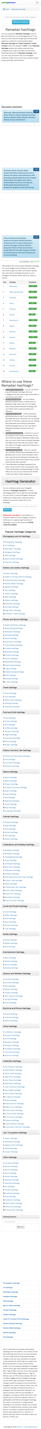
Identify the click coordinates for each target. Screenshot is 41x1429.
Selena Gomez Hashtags (14, 1103)
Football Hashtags (12, 648)
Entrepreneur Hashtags (14, 1210)
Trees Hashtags (10, 794)
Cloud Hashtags (11, 804)
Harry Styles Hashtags (13, 1093)
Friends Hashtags (11, 925)
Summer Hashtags (12, 982)
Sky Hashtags (10, 807)
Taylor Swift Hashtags (13, 1073)
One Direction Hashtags (13, 1066)
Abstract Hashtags (12, 562)
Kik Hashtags (10, 1186)
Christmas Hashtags (12, 863)
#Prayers (12, 309)
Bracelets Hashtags (12, 603)
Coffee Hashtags (11, 728)
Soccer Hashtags (11, 658)
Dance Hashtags (11, 638)
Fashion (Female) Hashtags (15, 580)
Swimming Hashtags (13, 665)
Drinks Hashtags (11, 721)
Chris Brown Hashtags (13, 1117)
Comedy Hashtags (11, 1163)
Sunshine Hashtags (11, 979)
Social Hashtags (10, 911)
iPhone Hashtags (11, 1020)
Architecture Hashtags (12, 1032)
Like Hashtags (10, 759)
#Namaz (12, 331)
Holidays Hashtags (12, 873)
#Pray (11, 303)
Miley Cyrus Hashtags (13, 1107)
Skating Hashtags (11, 703)
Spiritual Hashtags (12, 1179)
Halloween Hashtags (12, 870)
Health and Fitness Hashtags (15, 625)
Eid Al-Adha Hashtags (13, 890)
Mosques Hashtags (12, 1042)
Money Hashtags (11, 1176)
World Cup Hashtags (13, 1206)
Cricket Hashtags (11, 682)
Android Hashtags (11, 1017)
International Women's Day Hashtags (19, 877)
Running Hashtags (12, 635)
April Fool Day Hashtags (14, 900)
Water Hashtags (11, 790)
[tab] (20, 536)
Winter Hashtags (11, 989)
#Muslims (12, 354)
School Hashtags (11, 1169)
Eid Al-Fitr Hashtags (13, 893)
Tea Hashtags (10, 724)
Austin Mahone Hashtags (14, 1123)
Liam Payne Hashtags (13, 1080)
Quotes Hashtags (11, 1166)
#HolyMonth (14, 320)
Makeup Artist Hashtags (14, 1145)
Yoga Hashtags (10, 668)
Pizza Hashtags (10, 741)
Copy (36, 111)
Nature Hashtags (10, 777)
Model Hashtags (11, 1148)
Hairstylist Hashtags (12, 1141)
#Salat (11, 326)
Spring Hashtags (11, 999)
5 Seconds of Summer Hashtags (17, 1127)
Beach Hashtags (11, 780)
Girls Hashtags (10, 918)
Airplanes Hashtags (12, 706)
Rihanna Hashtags (12, 1120)
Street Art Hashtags (12, 1035)
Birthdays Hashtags (12, 853)
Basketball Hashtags (13, 661)
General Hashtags (11, 1014)
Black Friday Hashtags (13, 1203)
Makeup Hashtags (11, 586)
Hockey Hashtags (12, 655)
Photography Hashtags (13, 542)
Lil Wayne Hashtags (12, 1097)
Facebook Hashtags (12, 1199)
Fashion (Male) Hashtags (14, 583)
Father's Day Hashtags (13, 880)
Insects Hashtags (11, 839)
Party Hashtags (11, 860)
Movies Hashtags (11, 961)
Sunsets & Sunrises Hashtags (16, 787)
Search (8, 510)
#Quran (12, 314)
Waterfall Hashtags (12, 800)
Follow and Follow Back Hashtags (17, 756)
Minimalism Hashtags (13, 548)
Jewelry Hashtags (11, 593)
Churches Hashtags (12, 1052)
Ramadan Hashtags (18, 9)
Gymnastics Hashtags (13, 641)
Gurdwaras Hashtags (12, 1048)
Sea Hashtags (10, 797)
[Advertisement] (20, 82)
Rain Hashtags (10, 986)
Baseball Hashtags (12, 651)
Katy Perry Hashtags (13, 1076)
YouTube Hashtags (12, 1193)
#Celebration (14, 371)
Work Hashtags (11, 1173)
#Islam (11, 343)
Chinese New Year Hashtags (15, 887)
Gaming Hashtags (11, 967)
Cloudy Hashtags (11, 992)
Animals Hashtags (11, 822)
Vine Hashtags (10, 1196)
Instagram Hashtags (12, 552)
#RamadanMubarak (16, 292)
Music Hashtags (10, 957)
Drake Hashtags (11, 1100)
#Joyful (12, 365)
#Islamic (12, 337)
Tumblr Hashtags (11, 1189)
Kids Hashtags (10, 946)
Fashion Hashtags (11, 573)
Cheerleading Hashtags (13, 645)
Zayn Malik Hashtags (13, 1090)
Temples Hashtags (12, 1045)
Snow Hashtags (10, 1002)
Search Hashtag (21, 22)
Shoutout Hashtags (12, 766)
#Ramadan (13, 286)
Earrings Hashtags (12, 607)
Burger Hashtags (11, 744)
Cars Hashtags (10, 696)
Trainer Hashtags (10, 1138)
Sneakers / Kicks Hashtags (15, 613)
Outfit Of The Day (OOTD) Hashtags (18, 576)
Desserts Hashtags (12, 731)
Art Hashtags (10, 545)
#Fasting (12, 297)
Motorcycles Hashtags (13, 700)
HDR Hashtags (10, 555)
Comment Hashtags (12, 762)
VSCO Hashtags (11, 1038)
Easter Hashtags (11, 883)
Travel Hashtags (10, 693)
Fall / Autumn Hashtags (14, 996)
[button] (16, 536)
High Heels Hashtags (13, 610)
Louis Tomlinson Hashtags (15, 1086)
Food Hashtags (10, 718)
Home (7, 9)
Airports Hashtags (12, 1055)
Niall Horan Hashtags (13, 1083)
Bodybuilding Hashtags (14, 628)
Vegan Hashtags (11, 734)
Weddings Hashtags (11, 850)
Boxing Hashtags (11, 678)
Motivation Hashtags (12, 631)
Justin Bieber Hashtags (13, 1070)
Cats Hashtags (10, 829)
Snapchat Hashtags (12, 1183)
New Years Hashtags (12, 867)
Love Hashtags (10, 928)
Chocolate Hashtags (12, 738)
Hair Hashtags (10, 590)
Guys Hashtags (10, 921)
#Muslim (12, 348)
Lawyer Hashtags (11, 1151)
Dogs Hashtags (10, 825)
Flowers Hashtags (11, 784)
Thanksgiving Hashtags (13, 857)
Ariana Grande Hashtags (14, 1113)
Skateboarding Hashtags (14, 671)
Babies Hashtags (11, 943)
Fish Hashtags (10, 835)
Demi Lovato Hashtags (13, 1110)
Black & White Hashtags (14, 558)
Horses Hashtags (11, 832)
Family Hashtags (10, 939)
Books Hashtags (11, 964)
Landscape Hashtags (13, 811)
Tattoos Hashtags (11, 600)
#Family (12, 360)
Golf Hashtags (10, 675)
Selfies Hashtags (11, 915)
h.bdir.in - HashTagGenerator (27, 1427)
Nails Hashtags (10, 597)
